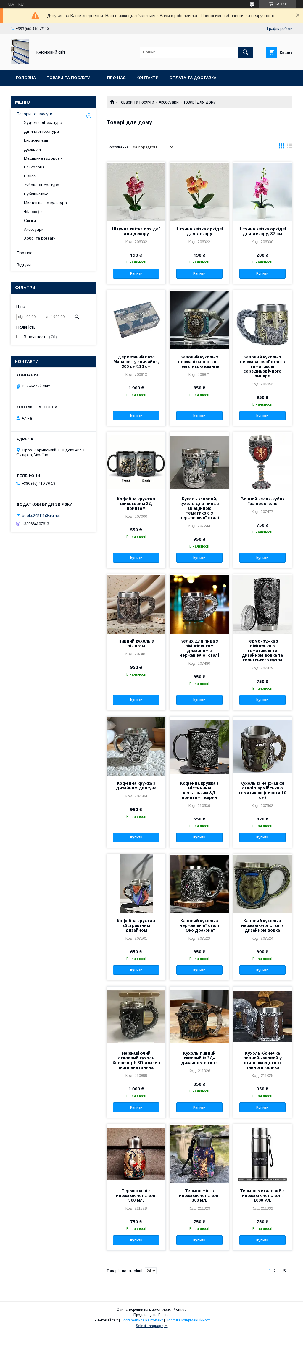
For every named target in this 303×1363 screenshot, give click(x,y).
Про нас (116, 78)
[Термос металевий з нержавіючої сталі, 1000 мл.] (262, 1153)
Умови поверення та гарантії (49, 93)
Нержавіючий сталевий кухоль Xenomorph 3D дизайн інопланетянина (136, 1060)
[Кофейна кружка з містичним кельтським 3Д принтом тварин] (199, 746)
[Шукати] (245, 52)
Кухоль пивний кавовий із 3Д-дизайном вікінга (199, 1058)
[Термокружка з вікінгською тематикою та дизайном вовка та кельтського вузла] (262, 603)
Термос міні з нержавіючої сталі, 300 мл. (136, 1195)
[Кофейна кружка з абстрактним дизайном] (136, 883)
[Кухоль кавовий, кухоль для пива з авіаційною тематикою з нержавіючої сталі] (199, 461)
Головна (26, 78)
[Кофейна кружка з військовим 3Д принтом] (136, 461)
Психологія (34, 167)
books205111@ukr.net (41, 515)
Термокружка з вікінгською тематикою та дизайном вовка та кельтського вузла (262, 650)
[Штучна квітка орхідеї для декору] (136, 191)
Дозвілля (32, 149)
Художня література (43, 122)
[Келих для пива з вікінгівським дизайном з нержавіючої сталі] (199, 603)
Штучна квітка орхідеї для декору (136, 231)
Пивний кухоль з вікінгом (136, 643)
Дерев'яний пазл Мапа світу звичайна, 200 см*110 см (136, 362)
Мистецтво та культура (45, 203)
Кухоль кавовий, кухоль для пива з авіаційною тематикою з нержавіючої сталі (199, 508)
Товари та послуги (68, 78)
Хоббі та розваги (40, 238)
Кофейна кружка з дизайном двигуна (136, 785)
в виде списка (289, 147)
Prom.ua (179, 1310)
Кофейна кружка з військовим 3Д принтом (136, 504)
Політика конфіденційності (188, 1320)
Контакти (147, 78)
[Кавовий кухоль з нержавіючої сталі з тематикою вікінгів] (199, 319)
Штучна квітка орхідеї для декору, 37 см (262, 231)
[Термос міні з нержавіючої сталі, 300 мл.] (136, 1153)
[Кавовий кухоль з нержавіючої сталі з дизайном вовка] (262, 883)
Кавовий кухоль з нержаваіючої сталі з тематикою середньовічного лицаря (262, 366)
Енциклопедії (36, 140)
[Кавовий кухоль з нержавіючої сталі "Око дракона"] (199, 883)
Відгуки (24, 265)
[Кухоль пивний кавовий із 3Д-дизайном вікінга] (199, 1016)
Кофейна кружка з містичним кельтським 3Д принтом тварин (199, 790)
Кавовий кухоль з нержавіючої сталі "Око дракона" (199, 925)
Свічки (30, 220)
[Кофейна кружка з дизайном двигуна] (136, 746)
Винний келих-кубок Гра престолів (262, 501)
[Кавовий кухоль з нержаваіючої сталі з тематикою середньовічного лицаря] (262, 319)
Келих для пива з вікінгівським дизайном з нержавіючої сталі (199, 648)
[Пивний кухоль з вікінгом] (136, 603)
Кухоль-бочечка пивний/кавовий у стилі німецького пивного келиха (262, 1060)
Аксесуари (169, 102)
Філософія (33, 211)
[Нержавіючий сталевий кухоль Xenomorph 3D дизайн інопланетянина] (136, 1016)
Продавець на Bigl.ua (151, 1315)
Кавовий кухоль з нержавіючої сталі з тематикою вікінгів (199, 362)
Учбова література (41, 185)
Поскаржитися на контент (142, 1320)
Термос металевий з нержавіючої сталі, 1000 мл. (262, 1195)
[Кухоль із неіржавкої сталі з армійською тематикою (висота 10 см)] (262, 746)
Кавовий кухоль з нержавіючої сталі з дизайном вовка (262, 925)
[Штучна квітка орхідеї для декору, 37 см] (262, 191)
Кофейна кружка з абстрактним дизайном (136, 925)
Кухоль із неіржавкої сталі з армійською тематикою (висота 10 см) (262, 790)
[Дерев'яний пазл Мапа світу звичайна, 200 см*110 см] (136, 319)
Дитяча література (41, 131)
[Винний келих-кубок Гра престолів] (262, 461)
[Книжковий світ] (20, 62)
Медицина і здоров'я (43, 158)
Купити (136, 273)
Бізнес (30, 176)
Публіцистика (36, 194)
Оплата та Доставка (192, 78)
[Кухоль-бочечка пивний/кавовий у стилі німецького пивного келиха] (262, 1016)
